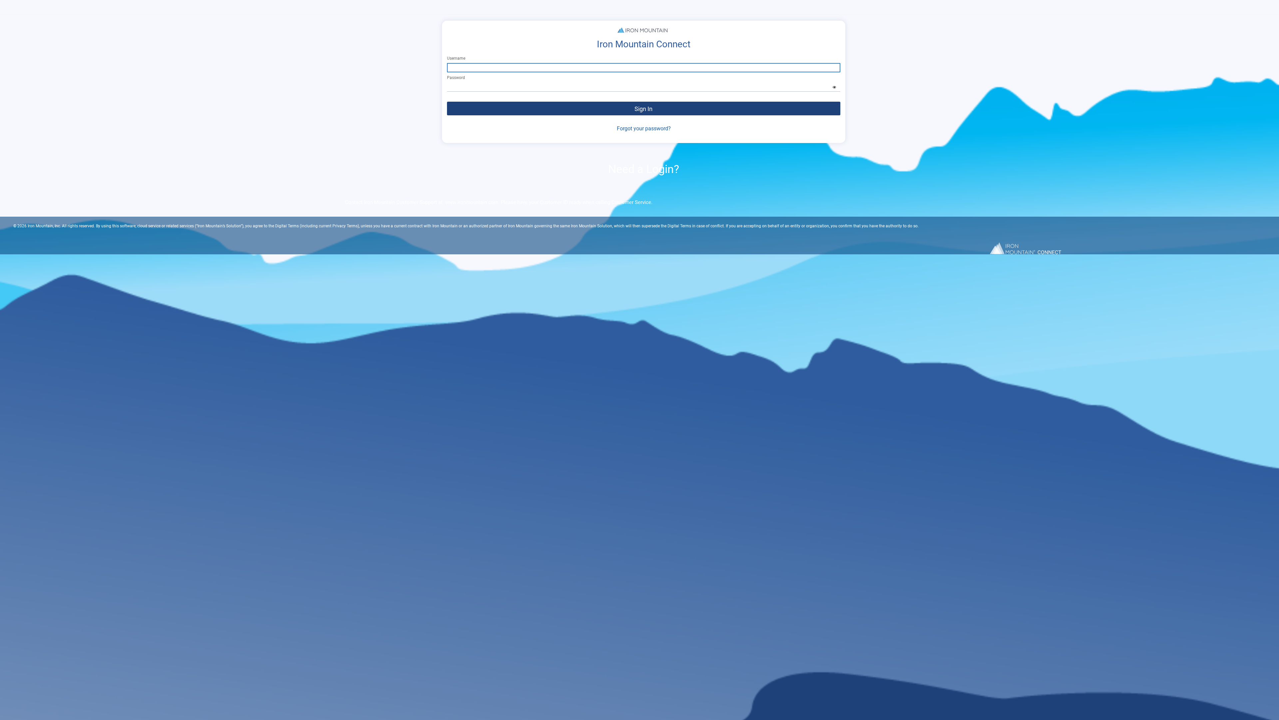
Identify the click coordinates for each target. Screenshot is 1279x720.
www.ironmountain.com (471, 202)
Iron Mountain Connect (643, 44)
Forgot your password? (644, 128)
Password (456, 78)
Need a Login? (643, 169)
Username (456, 58)
